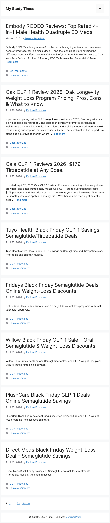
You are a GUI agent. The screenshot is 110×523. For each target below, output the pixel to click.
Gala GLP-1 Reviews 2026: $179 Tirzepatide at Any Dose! (43, 167)
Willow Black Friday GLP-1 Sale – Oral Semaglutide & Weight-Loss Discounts (50, 343)
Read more (12, 61)
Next (26, 503)
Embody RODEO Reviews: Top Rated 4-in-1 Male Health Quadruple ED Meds (52, 29)
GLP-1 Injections (19, 263)
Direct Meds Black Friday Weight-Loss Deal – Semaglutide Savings (51, 453)
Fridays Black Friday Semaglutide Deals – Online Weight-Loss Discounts (54, 288)
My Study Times (20, 8)
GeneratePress (73, 517)
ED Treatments (18, 70)
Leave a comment (20, 75)
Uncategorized (18, 142)
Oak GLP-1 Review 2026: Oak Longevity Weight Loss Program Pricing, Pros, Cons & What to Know (54, 98)
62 (18, 503)
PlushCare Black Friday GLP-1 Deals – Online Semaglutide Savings (50, 398)
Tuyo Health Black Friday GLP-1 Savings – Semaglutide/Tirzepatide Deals (54, 233)
